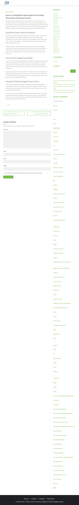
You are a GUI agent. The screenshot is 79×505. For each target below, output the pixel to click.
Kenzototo (55, 371)
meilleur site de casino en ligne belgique (62, 261)
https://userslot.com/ (57, 211)
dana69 (54, 382)
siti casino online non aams (59, 154)
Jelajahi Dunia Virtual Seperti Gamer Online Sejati (64, 90)
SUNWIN (55, 14)
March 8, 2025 (9, 11)
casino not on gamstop (58, 167)
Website (5, 165)
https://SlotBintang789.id (58, 439)
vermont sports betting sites (59, 220)
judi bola (55, 105)
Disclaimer (42, 498)
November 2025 (56, 33)
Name (5, 151)
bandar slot (55, 257)
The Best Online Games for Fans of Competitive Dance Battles (13, 112)
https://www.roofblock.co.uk (59, 474)
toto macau (55, 109)
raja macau (55, 136)
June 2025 (55, 43)
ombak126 (55, 272)
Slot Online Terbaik (57, 461)
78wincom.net (56, 333)
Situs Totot (55, 483)
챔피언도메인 (56, 226)
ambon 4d (55, 149)
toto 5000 (55, 163)
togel (54, 119)
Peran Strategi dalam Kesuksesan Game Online (63, 92)
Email (5, 158)
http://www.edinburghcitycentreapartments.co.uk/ (64, 426)
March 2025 (55, 48)
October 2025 (56, 35)
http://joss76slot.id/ (57, 430)
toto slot (55, 158)
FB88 (54, 329)
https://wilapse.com (57, 479)
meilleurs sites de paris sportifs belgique (62, 303)
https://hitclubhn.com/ (58, 17)
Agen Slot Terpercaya (58, 465)
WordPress (44, 501)
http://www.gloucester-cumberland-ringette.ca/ (63, 457)
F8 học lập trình (56, 320)
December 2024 (56, 50)
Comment (6, 129)
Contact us (34, 498)
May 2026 (55, 23)
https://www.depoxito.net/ (58, 202)
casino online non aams (58, 206)
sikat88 (54, 387)
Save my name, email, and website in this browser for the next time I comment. (23, 173)
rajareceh (55, 345)
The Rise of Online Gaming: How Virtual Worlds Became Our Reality (40, 112)
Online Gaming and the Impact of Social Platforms (64, 84)
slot (54, 145)
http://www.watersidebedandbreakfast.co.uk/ (63, 413)
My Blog (55, 61)
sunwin (54, 123)
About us (26, 498)
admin (8, 104)
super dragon (56, 400)
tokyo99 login (56, 231)
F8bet (54, 487)
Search (56, 66)
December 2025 (56, 31)
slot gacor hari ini (57, 281)
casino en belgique (57, 285)
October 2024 (56, 52)
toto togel (55, 215)
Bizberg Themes (59, 501)
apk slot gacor (56, 128)
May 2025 (55, 45)
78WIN (54, 362)
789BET (55, 244)
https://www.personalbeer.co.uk (60, 409)
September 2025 (56, 37)
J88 (54, 353)
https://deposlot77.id (57, 444)
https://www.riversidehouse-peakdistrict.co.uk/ (63, 395)
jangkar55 (55, 198)
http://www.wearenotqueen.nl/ (59, 435)
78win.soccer (56, 378)
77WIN (54, 294)
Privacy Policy (50, 498)
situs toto (55, 132)
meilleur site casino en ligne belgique (61, 268)
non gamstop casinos (57, 298)
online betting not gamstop (59, 277)
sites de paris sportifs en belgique (60, 307)
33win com (55, 290)
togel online (55, 141)
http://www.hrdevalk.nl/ (58, 452)
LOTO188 (55, 16)
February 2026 (56, 27)
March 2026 (55, 25)
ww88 (54, 338)
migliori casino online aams (59, 193)
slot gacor (41, 22)
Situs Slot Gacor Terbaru (58, 470)
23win (54, 312)
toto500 (55, 316)
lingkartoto (55, 189)
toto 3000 (55, 235)
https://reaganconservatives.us (59, 417)
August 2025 (56, 39)
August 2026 (56, 19)
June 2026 (55, 21)
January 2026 (56, 29)
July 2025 (55, 41)
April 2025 (55, 46)
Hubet (54, 240)
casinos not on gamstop (58, 253)
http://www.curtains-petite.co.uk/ (60, 422)
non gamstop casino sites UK (59, 325)
